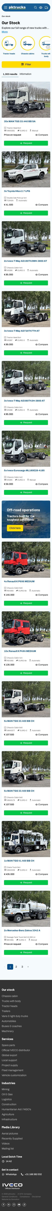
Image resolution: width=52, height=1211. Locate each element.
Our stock (8, 989)
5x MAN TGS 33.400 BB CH (19, 721)
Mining (5, 1089)
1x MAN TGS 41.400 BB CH (19, 860)
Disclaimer (36, 1196)
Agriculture (8, 1114)
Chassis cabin (10, 996)
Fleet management (12, 1070)
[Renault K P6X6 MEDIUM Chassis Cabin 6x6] (26, 560)
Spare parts (8, 1045)
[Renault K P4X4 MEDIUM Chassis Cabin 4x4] (26, 629)
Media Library (11, 1127)
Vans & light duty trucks (15, 1016)
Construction (9, 1104)
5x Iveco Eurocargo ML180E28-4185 (24, 470)
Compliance (25, 1196)
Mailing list (8, 1148)
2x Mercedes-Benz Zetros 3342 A (22, 930)
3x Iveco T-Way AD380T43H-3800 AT (24, 400)
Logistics (7, 1099)
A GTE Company (24, 1194)
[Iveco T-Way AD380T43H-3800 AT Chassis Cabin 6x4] (26, 379)
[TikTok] (24, 1204)
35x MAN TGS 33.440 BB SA (20, 121)
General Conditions (9, 1196)
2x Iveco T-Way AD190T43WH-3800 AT (25, 261)
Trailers (6, 1011)
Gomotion (15, 1199)
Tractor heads (9, 1006)
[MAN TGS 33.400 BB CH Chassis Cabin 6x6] (26, 699)
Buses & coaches (12, 1026)
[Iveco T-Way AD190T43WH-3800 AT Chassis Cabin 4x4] (26, 239)
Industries (8, 1083)
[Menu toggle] (5, 7)
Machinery (8, 1031)
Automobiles (9, 1021)
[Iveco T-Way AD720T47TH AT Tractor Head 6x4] (26, 309)
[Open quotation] (46, 7)
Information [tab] (25, 74)
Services (7, 1039)
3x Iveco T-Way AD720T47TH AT (22, 330)
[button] (35, 7)
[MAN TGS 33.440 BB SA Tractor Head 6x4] (26, 100)
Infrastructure (9, 1119)
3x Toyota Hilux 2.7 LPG (17, 191)
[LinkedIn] (8, 1204)
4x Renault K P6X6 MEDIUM (19, 581)
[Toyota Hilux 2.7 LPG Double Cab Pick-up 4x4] (26, 169)
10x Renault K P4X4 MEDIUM (20, 651)
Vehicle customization (14, 1075)
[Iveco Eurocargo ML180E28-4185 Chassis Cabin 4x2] (26, 449)
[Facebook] (3, 1204)
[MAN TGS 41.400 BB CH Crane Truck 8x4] (26, 839)
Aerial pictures (10, 1133)
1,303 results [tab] (10, 74)
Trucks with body (11, 1001)
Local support (9, 1060)
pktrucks (17, 7)
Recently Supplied (12, 1138)
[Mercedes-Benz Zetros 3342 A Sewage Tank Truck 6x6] (26, 909)
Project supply (10, 1065)
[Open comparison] (40, 7)
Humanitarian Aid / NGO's (16, 1109)
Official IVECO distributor (16, 1050)
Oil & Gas (7, 1094)
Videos (6, 1143)
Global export (9, 1055)
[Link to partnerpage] (12, 1186)
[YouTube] (19, 1204)
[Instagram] (14, 1204)
